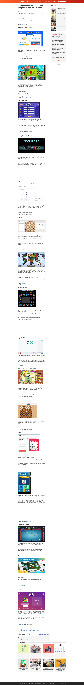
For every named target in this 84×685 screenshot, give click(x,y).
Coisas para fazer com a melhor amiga (25, 629)
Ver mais (58, 60)
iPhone (30, 97)
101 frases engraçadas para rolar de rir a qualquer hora (58, 53)
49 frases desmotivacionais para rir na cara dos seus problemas (58, 49)
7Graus (65, 683)
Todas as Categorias (51, 683)
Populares (25, 683)
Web (21, 58)
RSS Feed (43, 683)
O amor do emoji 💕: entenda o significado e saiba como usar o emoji (58, 57)
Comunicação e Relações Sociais (47, 1)
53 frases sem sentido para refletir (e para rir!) (58, 45)
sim (26, 634)
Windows (22, 181)
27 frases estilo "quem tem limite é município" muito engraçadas (57, 41)
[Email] (47, 634)
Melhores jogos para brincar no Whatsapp (26, 631)
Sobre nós (32, 683)
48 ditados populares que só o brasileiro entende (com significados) (58, 37)
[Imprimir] (48, 634)
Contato (29, 683)
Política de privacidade (38, 683)
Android (26, 97)
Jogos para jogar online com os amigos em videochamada (29, 630)
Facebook (22, 519)
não (29, 634)
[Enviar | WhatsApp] (45, 634)
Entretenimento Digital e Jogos (38, 1)
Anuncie (47, 683)
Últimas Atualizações (20, 683)
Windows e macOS (23, 283)
